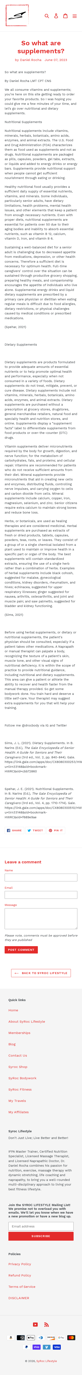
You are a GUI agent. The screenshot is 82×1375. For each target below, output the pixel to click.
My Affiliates (18, 1112)
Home (13, 1010)
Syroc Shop (17, 1067)
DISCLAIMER (18, 1298)
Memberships (19, 1033)
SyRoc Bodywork (22, 1078)
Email (9, 887)
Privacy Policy (19, 1264)
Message (11, 905)
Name (9, 870)
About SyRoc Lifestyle (26, 1021)
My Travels (17, 1101)
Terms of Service (21, 1287)
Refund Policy (19, 1275)
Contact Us (17, 1055)
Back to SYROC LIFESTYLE (44, 973)
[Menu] (74, 16)
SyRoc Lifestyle (46, 1361)
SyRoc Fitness (20, 1089)
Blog (12, 1044)
